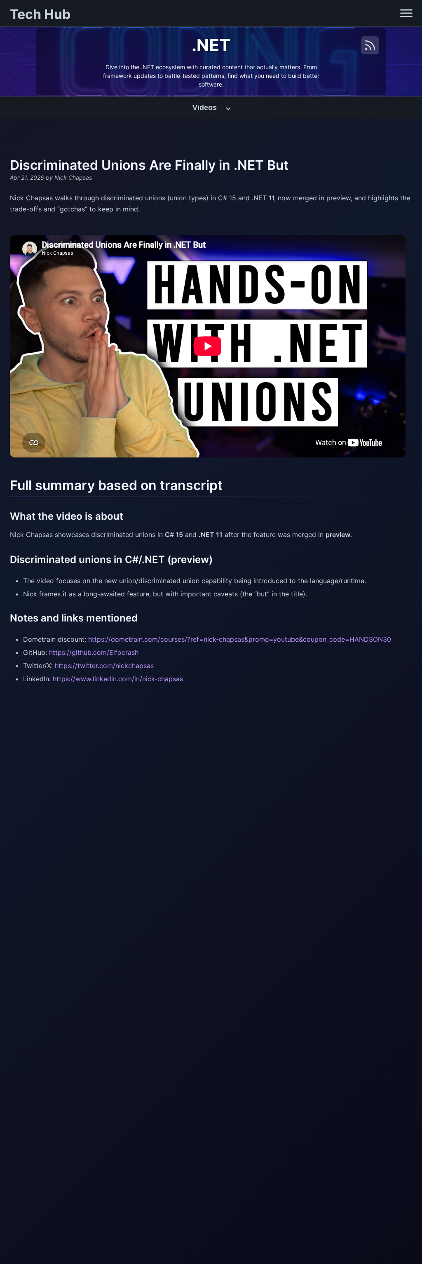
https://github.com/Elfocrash (93, 652)
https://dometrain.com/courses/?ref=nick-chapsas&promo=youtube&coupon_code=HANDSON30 (239, 639)
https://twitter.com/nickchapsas (104, 665)
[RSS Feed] (370, 45)
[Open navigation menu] (406, 13)
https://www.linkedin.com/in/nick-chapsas (118, 679)
